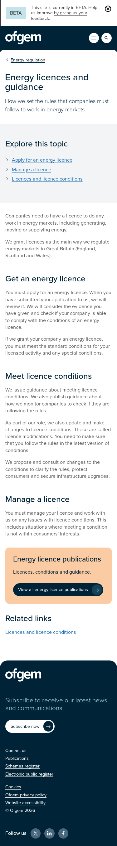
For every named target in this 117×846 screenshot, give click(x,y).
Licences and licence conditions (47, 179)
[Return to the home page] (23, 38)
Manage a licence (31, 170)
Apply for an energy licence (42, 160)
